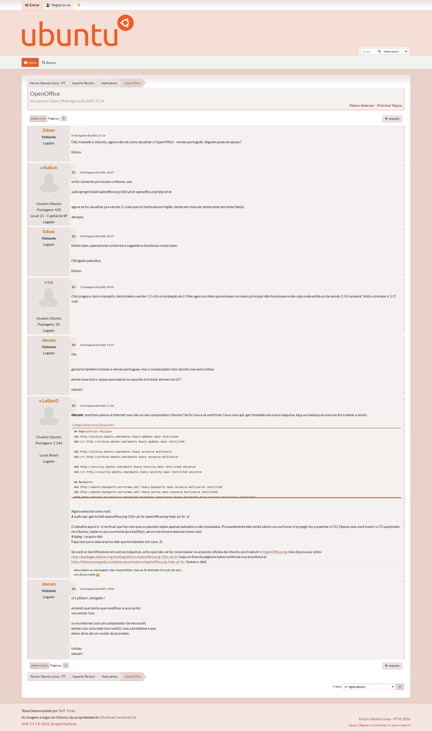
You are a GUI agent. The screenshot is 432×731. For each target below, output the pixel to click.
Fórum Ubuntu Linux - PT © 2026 (384, 719)
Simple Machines (64, 724)
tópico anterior (361, 105)
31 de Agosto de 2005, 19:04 (97, 588)
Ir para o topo (39, 665)
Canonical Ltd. (126, 717)
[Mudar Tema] (79, 5)
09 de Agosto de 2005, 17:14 (88, 135)
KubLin (50, 167)
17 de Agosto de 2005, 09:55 (97, 287)
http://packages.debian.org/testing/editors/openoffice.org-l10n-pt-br (124, 556)
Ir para (337, 686)
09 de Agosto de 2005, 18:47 (97, 172)
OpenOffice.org (275, 551)
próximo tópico (389, 105)
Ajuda (353, 725)
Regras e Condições (373, 725)
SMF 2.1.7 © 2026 (35, 724)
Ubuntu (105, 717)
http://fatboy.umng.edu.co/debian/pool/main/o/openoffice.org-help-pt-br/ (128, 561)
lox (50, 282)
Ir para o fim (38, 118)
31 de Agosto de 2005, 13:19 (97, 344)
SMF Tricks (66, 710)
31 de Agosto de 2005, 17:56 (97, 405)
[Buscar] (379, 51)
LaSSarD (50, 400)
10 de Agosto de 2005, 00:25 (97, 236)
